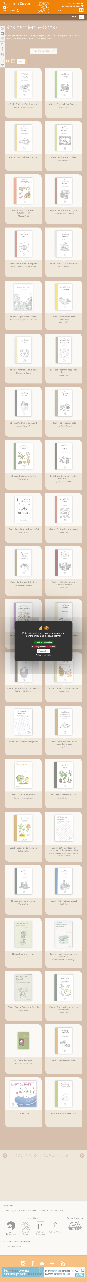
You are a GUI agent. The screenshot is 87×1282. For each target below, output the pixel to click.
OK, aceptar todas (44, 642)
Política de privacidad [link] (43, 655)
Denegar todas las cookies (44, 646)
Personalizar (43, 651)
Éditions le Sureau (16, 3)
